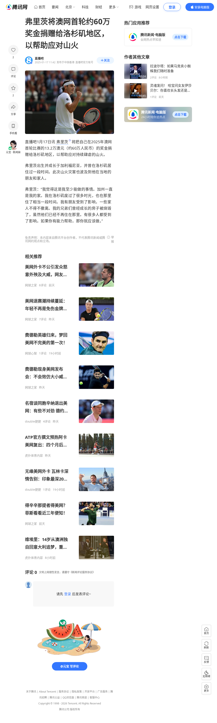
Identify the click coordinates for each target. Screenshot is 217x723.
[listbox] (69, 406)
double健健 (33, 421)
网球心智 (31, 353)
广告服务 (102, 691)
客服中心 (95, 697)
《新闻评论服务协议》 (82, 572)
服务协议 (64, 691)
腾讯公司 (64, 709)
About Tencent (47, 691)
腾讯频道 (82, 697)
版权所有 (75, 709)
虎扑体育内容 (34, 455)
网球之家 (31, 285)
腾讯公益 (55, 697)
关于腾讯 (31, 691)
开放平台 (90, 691)
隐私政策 (77, 691)
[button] (180, 37)
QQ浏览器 (68, 697)
